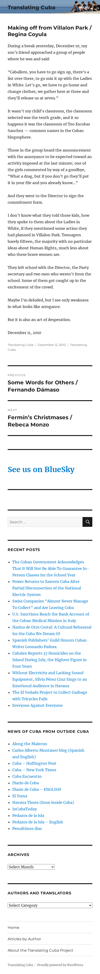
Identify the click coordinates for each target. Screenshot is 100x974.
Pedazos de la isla (28, 815)
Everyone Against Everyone (37, 705)
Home (13, 927)
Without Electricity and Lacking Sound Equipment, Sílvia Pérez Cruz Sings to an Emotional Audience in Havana (49, 679)
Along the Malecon (29, 743)
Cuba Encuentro (27, 776)
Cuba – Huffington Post (34, 763)
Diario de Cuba (25, 783)
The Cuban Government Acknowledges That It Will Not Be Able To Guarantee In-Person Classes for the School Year (50, 568)
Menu (85, 7)
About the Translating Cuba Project (40, 950)
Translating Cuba (31, 7)
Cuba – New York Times (34, 770)
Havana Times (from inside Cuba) (43, 802)
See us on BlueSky (41, 469)
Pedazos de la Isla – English (37, 822)
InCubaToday (24, 809)
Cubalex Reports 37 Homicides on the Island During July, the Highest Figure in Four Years (49, 660)
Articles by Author (24, 939)
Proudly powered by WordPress (60, 965)
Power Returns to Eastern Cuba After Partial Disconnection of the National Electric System (46, 588)
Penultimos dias (27, 828)
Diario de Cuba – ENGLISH (36, 789)
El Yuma (19, 796)
